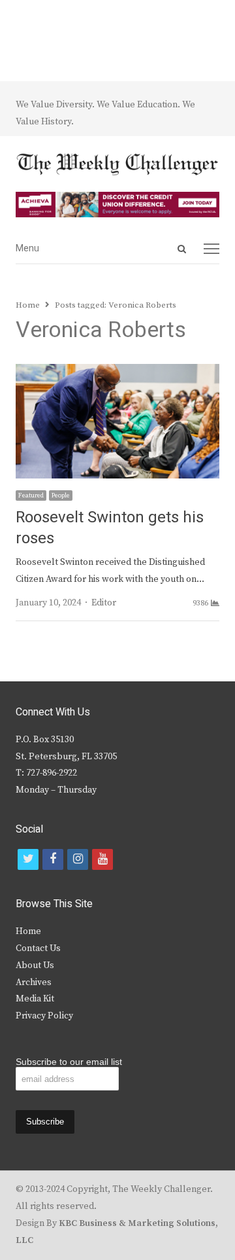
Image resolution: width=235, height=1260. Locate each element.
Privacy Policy (44, 1016)
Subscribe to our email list (69, 1061)
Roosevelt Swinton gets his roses (110, 528)
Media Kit (35, 999)
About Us (35, 965)
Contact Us (38, 948)
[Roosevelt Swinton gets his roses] (117, 372)
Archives (34, 982)
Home (28, 931)
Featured (31, 495)
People (61, 495)
